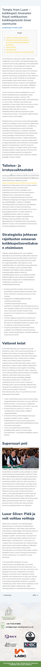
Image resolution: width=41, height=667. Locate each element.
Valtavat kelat (11, 47)
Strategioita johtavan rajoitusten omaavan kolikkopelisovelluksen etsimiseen (17, 42)
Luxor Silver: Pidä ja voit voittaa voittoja (20, 52)
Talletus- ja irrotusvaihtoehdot (17, 38)
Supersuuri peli (11, 50)
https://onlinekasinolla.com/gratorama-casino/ (19, 183)
